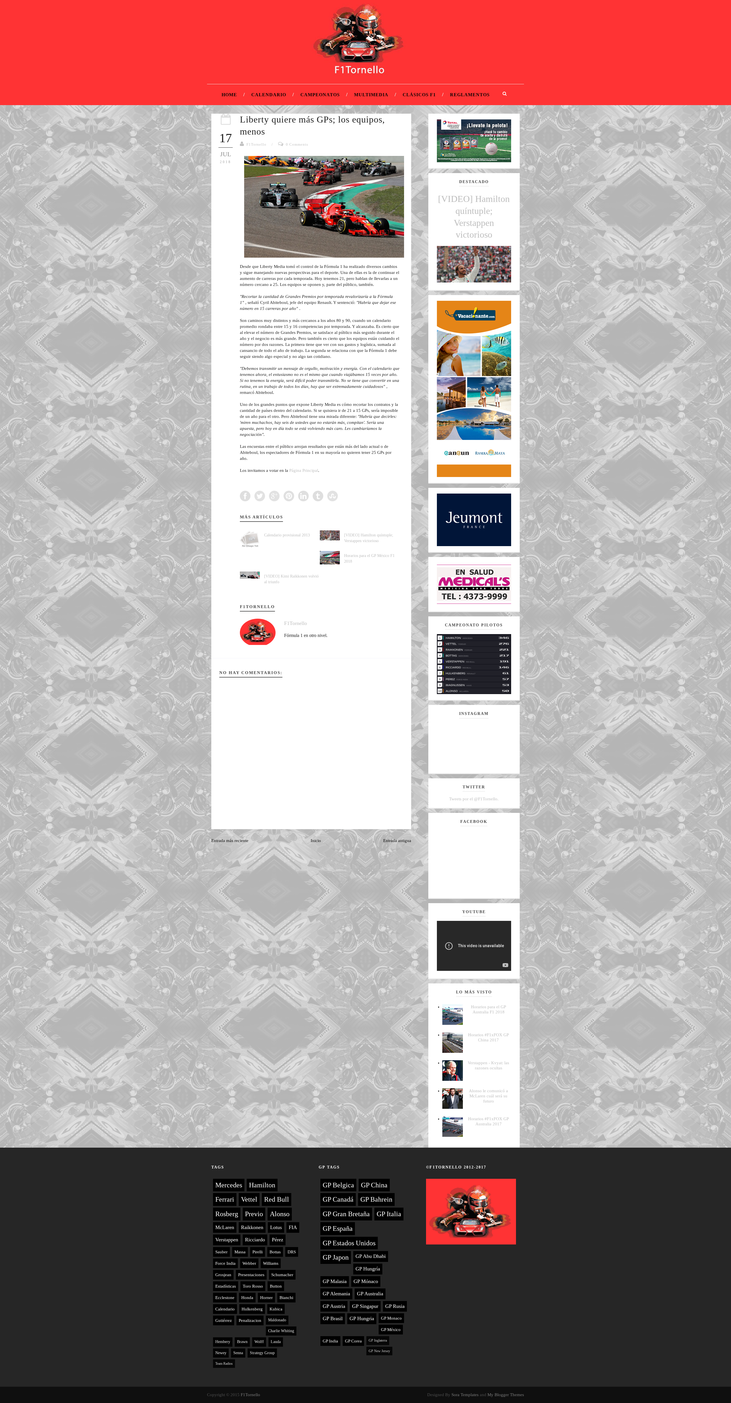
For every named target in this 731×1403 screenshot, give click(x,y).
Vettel (249, 1199)
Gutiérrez (223, 1320)
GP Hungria (362, 1318)
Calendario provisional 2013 (287, 535)
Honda (247, 1297)
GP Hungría (368, 1269)
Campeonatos (320, 94)
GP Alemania (336, 1293)
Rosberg (226, 1214)
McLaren (224, 1227)
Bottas (275, 1252)
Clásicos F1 (419, 94)
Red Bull (276, 1199)
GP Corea (353, 1341)
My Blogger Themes (505, 1394)
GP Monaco (391, 1318)
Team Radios (224, 1364)
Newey (220, 1353)
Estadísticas (225, 1286)
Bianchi (286, 1297)
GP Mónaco (366, 1281)
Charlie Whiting (281, 1331)
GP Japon (336, 1257)
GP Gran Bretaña (346, 1214)
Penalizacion (250, 1320)
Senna (238, 1353)
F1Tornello (256, 144)
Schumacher (282, 1274)
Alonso (280, 1214)
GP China (374, 1185)
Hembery (222, 1342)
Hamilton (262, 1185)
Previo (254, 1214)
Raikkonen (252, 1227)
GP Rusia (395, 1306)
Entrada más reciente (229, 840)
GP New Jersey (379, 1351)
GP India (330, 1341)
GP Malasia (335, 1281)
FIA (293, 1227)
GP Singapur (365, 1306)
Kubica (276, 1309)
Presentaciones (251, 1274)
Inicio (316, 840)
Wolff (259, 1342)
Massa (240, 1252)
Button (276, 1286)
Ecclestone (224, 1297)
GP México (391, 1329)
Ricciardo (255, 1239)
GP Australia (370, 1293)
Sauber (221, 1252)
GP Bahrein (376, 1199)
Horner (266, 1297)
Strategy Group (262, 1353)
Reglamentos (470, 94)
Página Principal (303, 470)
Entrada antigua (397, 840)
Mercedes (228, 1185)
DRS (292, 1252)
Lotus (276, 1227)
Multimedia (371, 94)
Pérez (277, 1239)
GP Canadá (338, 1199)
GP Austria (334, 1306)
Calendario (268, 94)
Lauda (276, 1342)
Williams (270, 1263)
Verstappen (226, 1239)
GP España (338, 1228)
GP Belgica (338, 1185)
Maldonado (277, 1320)
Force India (225, 1263)
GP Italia (389, 1214)
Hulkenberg (252, 1309)
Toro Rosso (253, 1286)
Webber (249, 1263)
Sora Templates (465, 1394)
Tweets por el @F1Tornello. (474, 799)
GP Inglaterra (378, 1340)
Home (229, 94)
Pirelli (257, 1252)
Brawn (242, 1342)
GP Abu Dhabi (371, 1256)
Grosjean (223, 1274)
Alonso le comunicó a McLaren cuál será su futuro (488, 1096)
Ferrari (224, 1199)
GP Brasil (333, 1318)
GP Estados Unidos (349, 1243)
